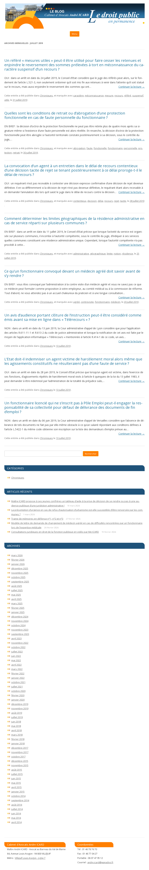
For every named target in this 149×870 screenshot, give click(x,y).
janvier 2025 (18, 612)
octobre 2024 (18, 625)
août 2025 (16, 586)
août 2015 (16, 769)
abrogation (79, 148)
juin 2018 (16, 721)
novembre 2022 (19, 642)
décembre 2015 (19, 761)
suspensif (137, 95)
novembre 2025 (19, 572)
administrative (81, 253)
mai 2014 (16, 817)
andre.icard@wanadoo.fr (100, 862)
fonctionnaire (115, 148)
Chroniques (46, 95)
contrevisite (87, 302)
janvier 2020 (18, 699)
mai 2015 (16, 782)
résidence (127, 253)
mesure (109, 95)
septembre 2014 (20, 800)
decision (92, 201)
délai (100, 201)
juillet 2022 (17, 651)
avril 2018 (16, 730)
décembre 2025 (19, 568)
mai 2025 (16, 594)
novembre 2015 (19, 765)
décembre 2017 (19, 747)
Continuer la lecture (131, 86)
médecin (115, 302)
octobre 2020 (18, 691)
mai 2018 (16, 726)
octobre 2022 (18, 647)
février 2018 (17, 739)
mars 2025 (17, 603)
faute (89, 148)
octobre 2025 (18, 577)
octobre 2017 (18, 756)
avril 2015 (16, 787)
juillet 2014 (17, 809)
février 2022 (17, 673)
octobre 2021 (18, 682)
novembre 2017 (19, 752)
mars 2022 (17, 669)
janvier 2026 (18, 564)
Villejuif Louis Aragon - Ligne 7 (30, 858)
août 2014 (16, 804)
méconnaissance (94, 95)
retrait (16, 152)
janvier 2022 (18, 677)
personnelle (130, 148)
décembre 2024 (19, 616)
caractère (78, 95)
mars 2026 (17, 555)
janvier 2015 (18, 791)
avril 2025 (16, 599)
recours (118, 95)
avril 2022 (16, 664)
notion (117, 253)
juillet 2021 (17, 686)
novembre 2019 (19, 708)
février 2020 (17, 695)
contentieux (79, 201)
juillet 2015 (17, 774)
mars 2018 (17, 734)
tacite (123, 201)
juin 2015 (16, 778)
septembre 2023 (20, 634)
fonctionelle (100, 148)
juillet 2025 (17, 590)
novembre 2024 (19, 621)
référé (127, 95)
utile (6, 100)
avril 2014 (16, 822)
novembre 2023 (19, 629)
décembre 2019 (19, 704)
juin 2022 (16, 656)
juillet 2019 (17, 717)
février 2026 (17, 559)
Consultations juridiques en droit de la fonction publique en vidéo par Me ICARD (55, 531)
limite (110, 253)
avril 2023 (16, 638)
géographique (98, 253)
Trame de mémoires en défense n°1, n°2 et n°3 (37, 518)
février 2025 (17, 607)
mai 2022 (16, 660)
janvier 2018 (18, 743)
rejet (116, 201)
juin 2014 (16, 813)
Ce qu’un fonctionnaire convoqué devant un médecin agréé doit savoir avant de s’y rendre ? (72, 273)
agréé (76, 302)
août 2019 (16, 712)
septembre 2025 (20, 581)
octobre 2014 (18, 796)
